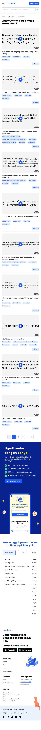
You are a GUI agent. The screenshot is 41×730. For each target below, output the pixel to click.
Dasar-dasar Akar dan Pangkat (11, 136)
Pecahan (15, 345)
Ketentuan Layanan (19, 713)
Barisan (34, 563)
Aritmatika (26, 57)
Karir (4, 680)
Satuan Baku (16, 57)
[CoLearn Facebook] (4, 717)
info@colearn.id (24, 684)
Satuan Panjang (6, 95)
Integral (34, 574)
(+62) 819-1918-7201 (25, 682)
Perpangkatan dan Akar (9, 142)
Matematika (9, 553)
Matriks (34, 595)
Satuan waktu (6, 221)
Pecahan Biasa (6, 342)
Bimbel (5, 662)
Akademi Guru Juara (8, 683)
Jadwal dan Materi (8, 671)
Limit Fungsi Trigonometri (13, 581)
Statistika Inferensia (11, 570)
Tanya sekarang (13, 481)
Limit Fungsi (36, 566)
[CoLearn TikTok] (12, 717)
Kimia (34, 553)
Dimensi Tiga (9, 574)
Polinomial (35, 614)
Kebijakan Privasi (7, 713)
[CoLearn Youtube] (16, 717)
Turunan (35, 570)
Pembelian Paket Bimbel (26, 680)
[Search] (36, 9)
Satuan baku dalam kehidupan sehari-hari (14, 139)
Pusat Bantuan (30, 713)
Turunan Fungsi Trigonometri (15, 585)
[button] (9, 437)
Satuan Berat (6, 57)
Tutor (4, 668)
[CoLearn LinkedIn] (20, 717)
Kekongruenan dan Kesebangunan (17, 566)
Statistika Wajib (10, 577)
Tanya (4, 665)
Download (34, 3)
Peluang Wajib (9, 563)
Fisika (22, 553)
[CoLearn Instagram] (8, 717)
